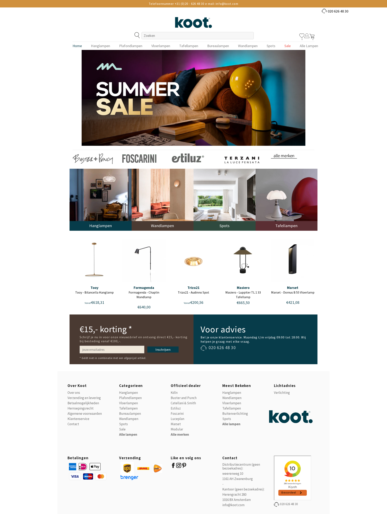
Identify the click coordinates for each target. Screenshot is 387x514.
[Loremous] (93, 158)
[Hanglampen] (101, 199)
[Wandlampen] (163, 199)
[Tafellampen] (287, 199)
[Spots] (225, 199)
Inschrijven (163, 349)
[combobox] (197, 35)
